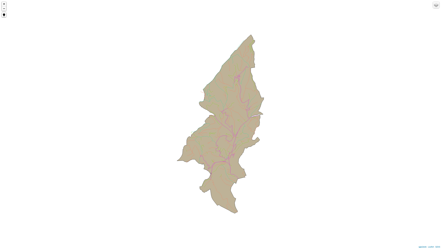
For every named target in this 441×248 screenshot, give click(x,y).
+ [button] (4, 4)
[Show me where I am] (4, 15)
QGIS (437, 246)
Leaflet (431, 246)
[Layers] (436, 5)
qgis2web (423, 246)
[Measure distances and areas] (5, 22)
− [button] (4, 8)
